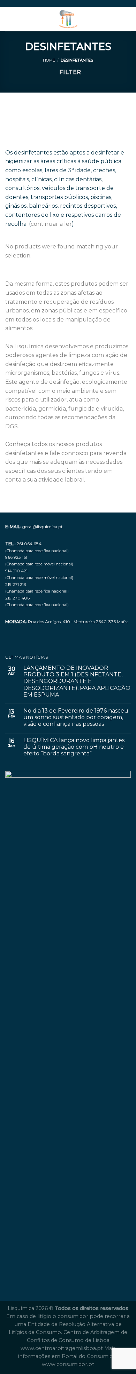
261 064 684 (29, 543)
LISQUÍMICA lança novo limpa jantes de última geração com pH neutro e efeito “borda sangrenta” (73, 747)
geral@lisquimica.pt (42, 526)
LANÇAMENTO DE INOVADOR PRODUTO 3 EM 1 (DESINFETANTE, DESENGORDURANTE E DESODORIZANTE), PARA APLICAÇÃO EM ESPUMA (76, 681)
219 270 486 (17, 598)
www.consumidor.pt (68, 1364)
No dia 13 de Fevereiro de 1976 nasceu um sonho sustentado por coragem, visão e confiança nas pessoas (75, 717)
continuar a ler (51, 224)
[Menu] (9, 18)
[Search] (128, 19)
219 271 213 (15, 584)
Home (49, 60)
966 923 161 (16, 557)
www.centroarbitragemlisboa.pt (62, 1348)
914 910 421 (16, 570)
